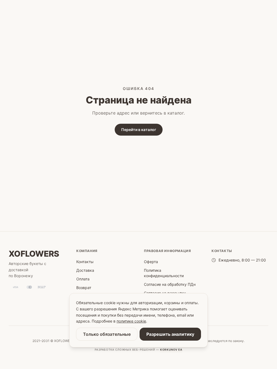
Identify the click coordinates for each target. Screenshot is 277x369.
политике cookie (131, 321)
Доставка (85, 270)
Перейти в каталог (138, 129)
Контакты (85, 261)
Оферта (151, 261)
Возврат (83, 287)
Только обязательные (107, 334)
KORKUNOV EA (171, 349)
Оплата (83, 279)
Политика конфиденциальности (164, 273)
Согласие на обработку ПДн (170, 284)
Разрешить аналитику (170, 334)
